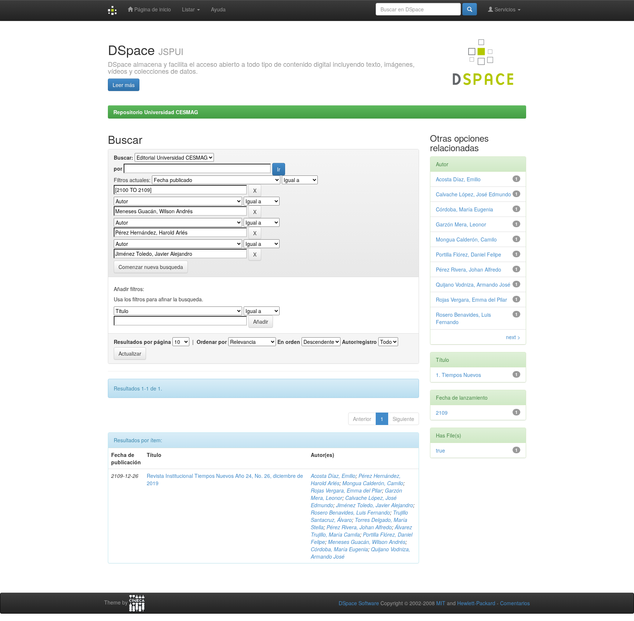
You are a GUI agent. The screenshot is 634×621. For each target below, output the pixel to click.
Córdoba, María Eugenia (339, 549)
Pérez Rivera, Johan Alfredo (359, 527)
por (118, 168)
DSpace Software (359, 603)
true (440, 450)
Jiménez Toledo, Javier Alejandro (374, 505)
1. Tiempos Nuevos (458, 374)
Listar (189, 9)
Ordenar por (212, 341)
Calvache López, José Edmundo (473, 194)
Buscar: (123, 157)
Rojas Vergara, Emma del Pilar (346, 490)
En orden (288, 341)
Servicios (505, 9)
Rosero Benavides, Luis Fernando (350, 512)
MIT (440, 603)
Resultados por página (142, 341)
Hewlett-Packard (476, 603)
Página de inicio (152, 9)
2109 (442, 412)
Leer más (124, 84)
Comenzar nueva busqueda (151, 266)
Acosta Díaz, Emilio (333, 475)
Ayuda (218, 9)
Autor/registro (359, 341)
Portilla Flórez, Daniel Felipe (468, 254)
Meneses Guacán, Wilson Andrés (366, 541)
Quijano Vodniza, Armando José (473, 284)
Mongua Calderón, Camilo (372, 483)
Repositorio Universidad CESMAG (155, 112)
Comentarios (515, 603)
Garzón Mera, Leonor (461, 224)
